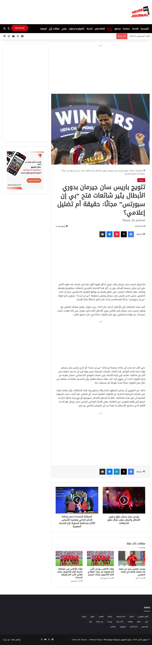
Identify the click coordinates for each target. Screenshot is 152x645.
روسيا (109, 621)
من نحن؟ (6, 639)
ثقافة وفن (100, 29)
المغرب (101, 616)
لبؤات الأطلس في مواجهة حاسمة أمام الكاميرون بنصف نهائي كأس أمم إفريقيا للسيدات (70, 573)
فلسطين (144, 626)
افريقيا (43, 29)
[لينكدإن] (117, 472)
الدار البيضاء (120, 616)
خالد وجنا (119, 621)
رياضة (110, 29)
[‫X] (124, 234)
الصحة (89, 29)
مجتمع (118, 29)
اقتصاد (135, 29)
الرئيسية (145, 29)
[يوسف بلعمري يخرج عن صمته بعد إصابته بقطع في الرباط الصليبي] (131, 558)
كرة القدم (133, 626)
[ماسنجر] (110, 234)
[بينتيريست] (117, 234)
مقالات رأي (54, 29)
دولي (64, 29)
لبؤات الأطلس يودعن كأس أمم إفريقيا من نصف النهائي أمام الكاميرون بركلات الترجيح (101, 572)
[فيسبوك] (131, 234)
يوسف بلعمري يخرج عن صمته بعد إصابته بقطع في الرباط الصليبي (132, 572)
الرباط (110, 616)
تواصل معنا (15, 639)
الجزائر (131, 616)
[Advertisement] (100, 68)
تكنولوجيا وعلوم (76, 29)
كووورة (123, 626)
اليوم (92, 616)
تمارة (139, 621)
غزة (90, 621)
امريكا (84, 616)
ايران (146, 621)
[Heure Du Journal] (140, 12)
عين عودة (99, 621)
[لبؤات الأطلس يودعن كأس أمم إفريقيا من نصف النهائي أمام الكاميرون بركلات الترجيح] (100, 558)
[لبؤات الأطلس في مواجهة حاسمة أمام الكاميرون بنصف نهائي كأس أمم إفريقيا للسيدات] (69, 558)
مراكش (113, 626)
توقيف (130, 621)
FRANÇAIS (19, 28)
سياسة (126, 29)
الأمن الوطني (143, 616)
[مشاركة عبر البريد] (102, 234)
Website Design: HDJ (98, 639)
